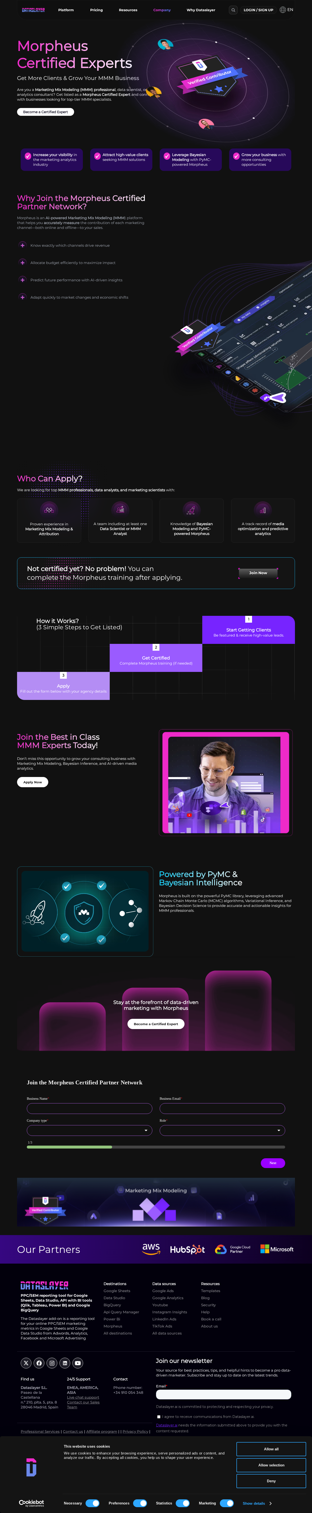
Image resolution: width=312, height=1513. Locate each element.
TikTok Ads (162, 1326)
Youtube (160, 1305)
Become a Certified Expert (45, 112)
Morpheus (113, 1326)
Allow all (271, 1449)
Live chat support (83, 1397)
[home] (33, 10)
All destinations (118, 1333)
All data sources (167, 1333)
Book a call (211, 1319)
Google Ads (163, 1290)
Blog (205, 1298)
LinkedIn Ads (164, 1319)
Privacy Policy (135, 1431)
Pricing (96, 10)
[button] (66, 10)
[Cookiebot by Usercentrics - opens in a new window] (31, 1503)
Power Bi (112, 1319)
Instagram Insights (169, 1312)
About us (209, 1326)
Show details (254, 1503)
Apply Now (32, 782)
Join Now (258, 572)
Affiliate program (101, 1431)
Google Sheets (117, 1290)
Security (208, 1305)
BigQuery (112, 1305)
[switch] (140, 1503)
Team (72, 1407)
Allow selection (271, 1465)
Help (205, 1312)
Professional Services (40, 1431)
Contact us (73, 1431)
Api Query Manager (121, 1312)
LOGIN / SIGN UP (258, 10)
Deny (271, 1481)
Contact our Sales (83, 1402)
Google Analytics (168, 1298)
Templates (210, 1290)
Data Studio (114, 1298)
